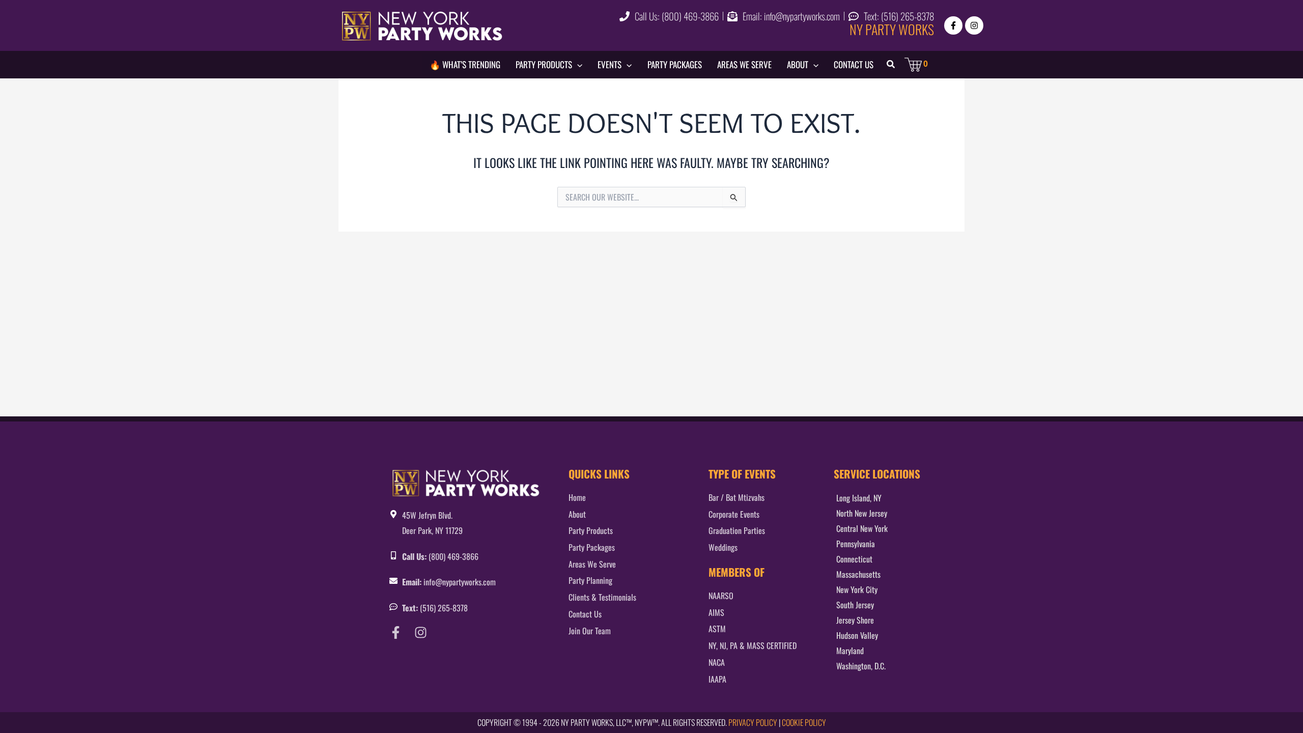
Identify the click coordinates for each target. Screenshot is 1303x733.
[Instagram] (974, 25)
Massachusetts (858, 574)
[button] (577, 64)
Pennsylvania (855, 544)
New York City (856, 589)
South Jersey (855, 605)
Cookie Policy (804, 722)
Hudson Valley (857, 635)
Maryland (850, 650)
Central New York (862, 528)
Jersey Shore (855, 620)
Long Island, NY (859, 498)
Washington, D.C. (861, 666)
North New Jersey (861, 513)
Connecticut (854, 559)
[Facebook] (953, 25)
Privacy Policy (752, 722)
